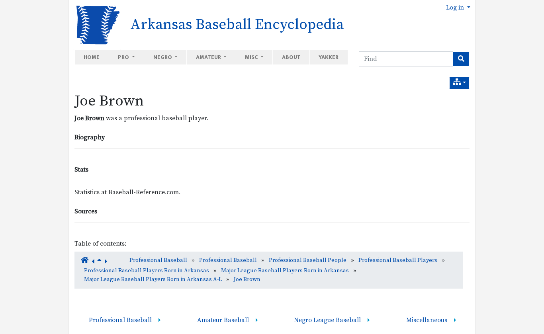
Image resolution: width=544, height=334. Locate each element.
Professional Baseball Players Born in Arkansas (146, 270)
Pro (124, 57)
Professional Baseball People (307, 260)
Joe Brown (109, 101)
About (291, 57)
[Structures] (459, 83)
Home (92, 57)
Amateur (209, 57)
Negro (163, 57)
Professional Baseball (158, 260)
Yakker (329, 57)
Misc (252, 57)
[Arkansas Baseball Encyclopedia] (95, 24)
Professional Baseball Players (397, 260)
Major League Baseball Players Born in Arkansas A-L (153, 279)
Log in (456, 8)
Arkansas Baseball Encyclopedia (237, 25)
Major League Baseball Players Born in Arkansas (285, 270)
